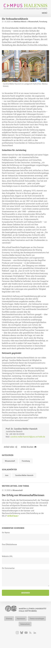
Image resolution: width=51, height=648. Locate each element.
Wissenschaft (10, 461)
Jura (6, 475)
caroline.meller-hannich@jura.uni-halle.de (27, 436)
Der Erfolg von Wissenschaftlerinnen (23, 495)
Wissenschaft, (33, 21)
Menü (44, 13)
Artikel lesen (12, 516)
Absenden (25, 593)
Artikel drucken (27, 447)
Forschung (43, 21)
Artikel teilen (9, 447)
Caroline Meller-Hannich (24, 475)
